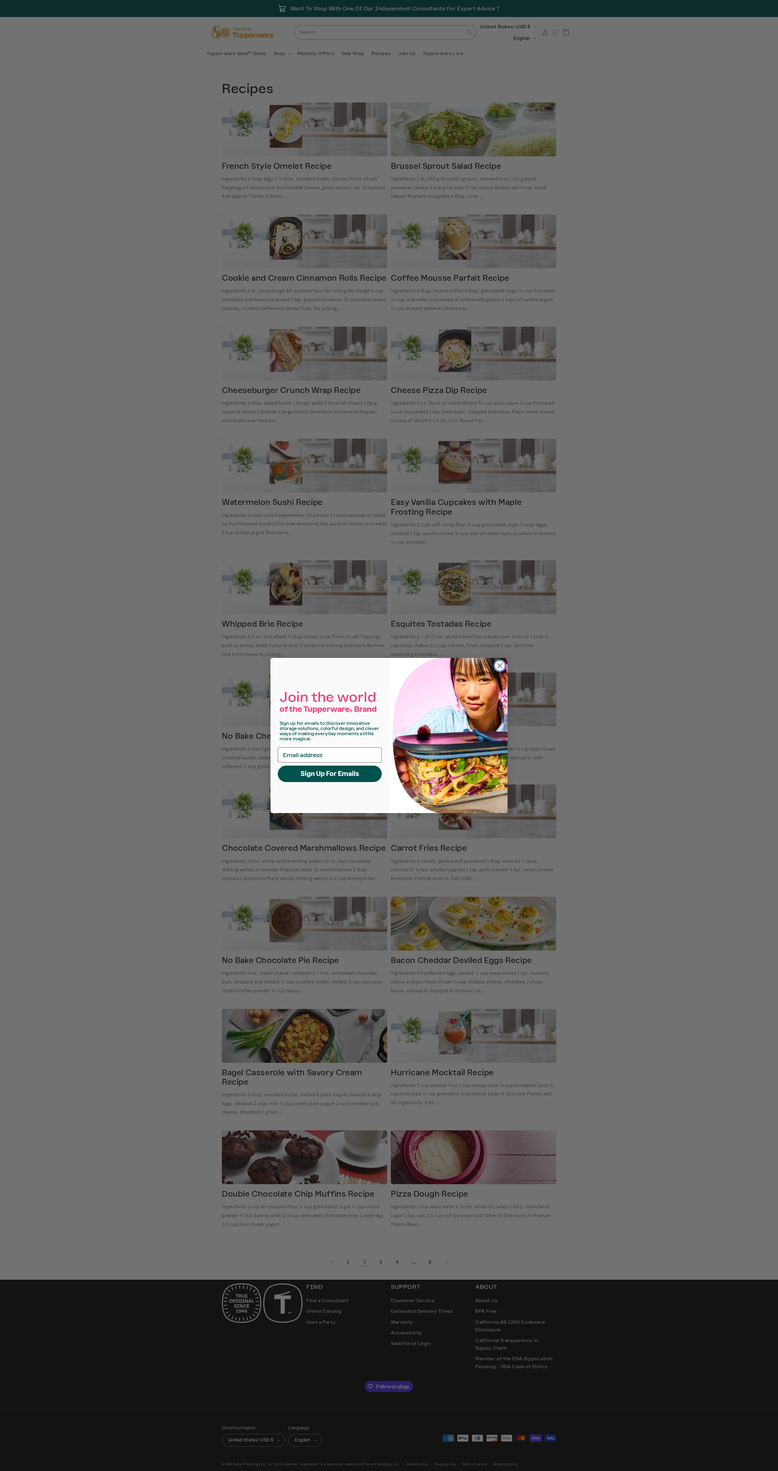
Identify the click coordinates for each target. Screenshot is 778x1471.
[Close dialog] (499, 665)
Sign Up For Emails (330, 773)
